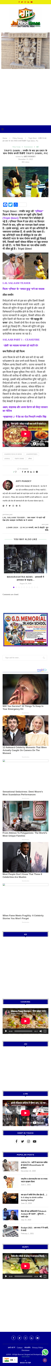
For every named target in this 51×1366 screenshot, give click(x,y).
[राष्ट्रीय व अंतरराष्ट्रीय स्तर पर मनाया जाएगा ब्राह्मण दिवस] (10, 1182)
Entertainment (28, 147)
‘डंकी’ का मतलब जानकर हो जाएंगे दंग (20, 345)
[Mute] (40, 1031)
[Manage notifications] (45, 1360)
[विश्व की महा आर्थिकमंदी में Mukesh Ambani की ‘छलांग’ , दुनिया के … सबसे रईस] (10, 1215)
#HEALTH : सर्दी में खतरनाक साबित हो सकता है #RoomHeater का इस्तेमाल (34, 1165)
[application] (25, 1021)
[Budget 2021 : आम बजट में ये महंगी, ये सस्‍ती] (10, 1231)
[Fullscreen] (45, 1031)
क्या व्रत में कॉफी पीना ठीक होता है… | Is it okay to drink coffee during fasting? (34, 1197)
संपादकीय (27, 1348)
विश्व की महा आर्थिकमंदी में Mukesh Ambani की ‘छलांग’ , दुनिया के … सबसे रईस (33, 1214)
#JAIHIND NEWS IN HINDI (13, 454)
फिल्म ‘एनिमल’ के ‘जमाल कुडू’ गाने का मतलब (23, 288)
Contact (19, 1348)
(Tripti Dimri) (11, 218)
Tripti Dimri (19, 458)
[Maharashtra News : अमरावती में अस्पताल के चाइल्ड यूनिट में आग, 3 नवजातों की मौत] (25, 559)
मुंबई (37, 147)
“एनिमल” (39, 211)
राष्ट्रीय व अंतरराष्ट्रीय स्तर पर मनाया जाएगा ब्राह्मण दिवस (34, 1180)
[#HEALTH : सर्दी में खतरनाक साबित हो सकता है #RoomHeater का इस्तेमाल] (10, 1166)
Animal (7, 458)
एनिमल (30, 458)
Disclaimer (26, 1350)
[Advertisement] (25, 98)
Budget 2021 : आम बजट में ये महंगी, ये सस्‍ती (34, 1229)
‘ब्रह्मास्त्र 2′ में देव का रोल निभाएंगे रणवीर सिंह (24, 416)
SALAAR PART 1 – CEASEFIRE (21, 339)
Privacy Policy (37, 1348)
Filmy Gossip (18, 138)
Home (5, 138)
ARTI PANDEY (30, 157)
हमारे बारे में (11, 1348)
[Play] (6, 1031)
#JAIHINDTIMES (31, 454)
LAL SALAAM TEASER (16, 283)
